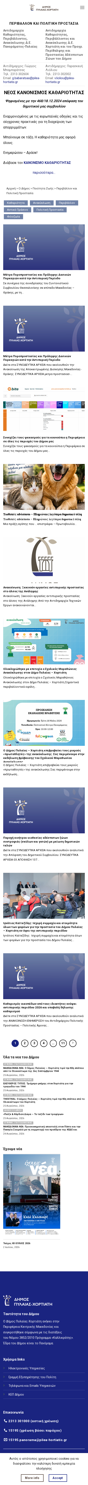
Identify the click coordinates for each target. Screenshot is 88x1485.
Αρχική (11, 188)
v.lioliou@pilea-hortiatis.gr (60, 80)
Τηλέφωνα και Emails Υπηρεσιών (32, 1386)
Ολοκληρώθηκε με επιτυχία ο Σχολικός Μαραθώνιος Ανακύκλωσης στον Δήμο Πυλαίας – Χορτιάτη (40, 670)
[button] (82, 7)
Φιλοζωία (13, 216)
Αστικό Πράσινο (17, 209)
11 (63, 1043)
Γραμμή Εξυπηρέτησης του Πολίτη (32, 1377)
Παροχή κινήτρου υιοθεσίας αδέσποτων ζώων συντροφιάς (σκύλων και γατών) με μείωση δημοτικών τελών (41, 841)
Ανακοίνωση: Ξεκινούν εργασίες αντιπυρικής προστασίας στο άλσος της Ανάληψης (43, 589)
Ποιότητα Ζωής (43, 188)
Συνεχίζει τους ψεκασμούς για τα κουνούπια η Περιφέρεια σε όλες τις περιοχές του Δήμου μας (44, 439)
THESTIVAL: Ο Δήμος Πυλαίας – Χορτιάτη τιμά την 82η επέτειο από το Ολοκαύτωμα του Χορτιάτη (44, 1100)
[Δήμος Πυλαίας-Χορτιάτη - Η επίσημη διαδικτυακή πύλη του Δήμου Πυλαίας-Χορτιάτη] (44, 7)
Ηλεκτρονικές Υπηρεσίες (27, 1368)
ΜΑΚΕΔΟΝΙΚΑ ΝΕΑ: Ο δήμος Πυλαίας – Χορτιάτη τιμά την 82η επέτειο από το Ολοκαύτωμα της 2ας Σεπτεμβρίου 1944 (43, 1070)
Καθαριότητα (16, 202)
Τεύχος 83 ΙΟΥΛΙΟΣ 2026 (16, 1243)
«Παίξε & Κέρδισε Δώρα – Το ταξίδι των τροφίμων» (33, 1114)
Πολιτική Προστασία (50, 209)
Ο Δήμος (24, 188)
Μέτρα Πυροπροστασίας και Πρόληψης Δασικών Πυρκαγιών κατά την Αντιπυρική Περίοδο (37, 276)
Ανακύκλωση (41, 202)
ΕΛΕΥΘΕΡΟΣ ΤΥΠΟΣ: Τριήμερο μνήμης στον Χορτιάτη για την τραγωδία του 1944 (38, 1085)
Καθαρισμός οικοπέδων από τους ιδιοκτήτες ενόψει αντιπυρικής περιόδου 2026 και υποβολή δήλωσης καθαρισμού (39, 1007)
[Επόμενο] (72, 1043)
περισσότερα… (44, 173)
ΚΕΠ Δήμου (16, 1394)
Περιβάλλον (67, 202)
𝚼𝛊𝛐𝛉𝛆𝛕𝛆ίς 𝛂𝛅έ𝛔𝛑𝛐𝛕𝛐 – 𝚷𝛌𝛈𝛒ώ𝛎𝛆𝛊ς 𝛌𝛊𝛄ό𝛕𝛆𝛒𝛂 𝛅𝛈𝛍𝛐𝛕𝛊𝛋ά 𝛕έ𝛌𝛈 (42, 514)
